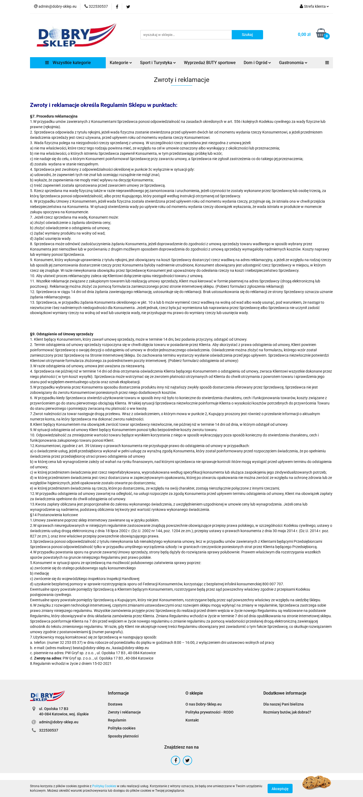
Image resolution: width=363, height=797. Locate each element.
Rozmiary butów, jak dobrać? (287, 712)
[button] (118, 693)
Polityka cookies (122, 728)
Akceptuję (280, 788)
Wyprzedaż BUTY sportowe (210, 62)
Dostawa (115, 704)
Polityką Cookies (104, 786)
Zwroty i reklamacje (124, 712)
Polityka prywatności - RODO (209, 712)
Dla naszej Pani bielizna (283, 704)
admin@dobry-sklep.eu (58, 722)
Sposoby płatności (123, 736)
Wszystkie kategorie (71, 62)
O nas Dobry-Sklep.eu (203, 704)
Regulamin (117, 720)
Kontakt (192, 720)
